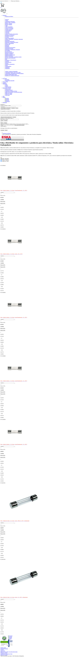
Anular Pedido (3, 126)
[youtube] (10, 636)
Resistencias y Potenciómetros (10, 60)
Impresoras (7, 45)
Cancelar (13, 108)
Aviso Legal (7, 95)
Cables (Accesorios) (8, 26)
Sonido (6, 65)
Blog (4, 96)
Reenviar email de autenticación (6, 117)
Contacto (4, 82)
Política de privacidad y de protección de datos (13, 92)
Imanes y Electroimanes (9, 43)
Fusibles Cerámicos (5, 160)
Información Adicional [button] (7, 87)
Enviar (17, 108)
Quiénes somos (8, 88)
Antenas (6, 20)
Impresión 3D (7, 44)
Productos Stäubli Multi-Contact (11, 74)
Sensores (6, 63)
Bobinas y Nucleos (8, 23)
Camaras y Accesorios (9, 28)
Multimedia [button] (5, 83)
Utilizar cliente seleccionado (8, 125)
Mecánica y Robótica (9, 53)
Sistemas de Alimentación (9, 64)
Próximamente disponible (9, 80)
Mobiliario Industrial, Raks (10, 54)
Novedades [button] (5, 78)
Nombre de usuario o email (5, 105)
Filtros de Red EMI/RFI (9, 38)
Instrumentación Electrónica (10, 47)
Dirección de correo (4, 119)
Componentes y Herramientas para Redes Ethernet (14, 73)
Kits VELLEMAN (8, 51)
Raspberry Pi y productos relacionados (12, 75)
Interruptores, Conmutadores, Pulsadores (12, 49)
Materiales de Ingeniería (9, 52)
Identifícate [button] (5, 102)
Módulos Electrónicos (9, 55)
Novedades (7, 79)
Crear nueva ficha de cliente (19, 125)
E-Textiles (7, 37)
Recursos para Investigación (10, 57)
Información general (8, 90)
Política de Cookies (8, 93)
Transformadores (8, 66)
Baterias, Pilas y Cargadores (10, 22)
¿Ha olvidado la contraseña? (5, 108)
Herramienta (7, 40)
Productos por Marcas (9, 16)
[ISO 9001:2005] (10, 646)
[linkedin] (10, 637)
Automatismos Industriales (10, 21)
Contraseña (2, 106)
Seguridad (7, 61)
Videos (6, 84)
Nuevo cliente (5, 81)
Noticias (6, 85)
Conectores (7, 31)
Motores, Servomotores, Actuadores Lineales (13, 56)
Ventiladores (7, 67)
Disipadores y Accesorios (9, 35)
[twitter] (9, 638)
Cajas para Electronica (9, 27)
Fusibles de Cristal (5, 161)
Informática (7, 46)
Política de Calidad (8, 94)
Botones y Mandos (8, 24)
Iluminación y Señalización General (11, 42)
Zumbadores (7, 68)
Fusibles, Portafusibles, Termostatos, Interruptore (14, 39)
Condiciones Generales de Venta (11, 91)
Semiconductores (8, 62)
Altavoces (7, 19)
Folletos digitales (8, 86)
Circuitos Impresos (8, 29)
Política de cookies (3, 652)
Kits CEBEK (7, 50)
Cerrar (2, 122)
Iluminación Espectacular (9, 41)
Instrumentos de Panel (9, 48)
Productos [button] (4, 15)
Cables (6, 25)
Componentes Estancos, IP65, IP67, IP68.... (13, 72)
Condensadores (8, 30)
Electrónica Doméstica (9, 36)
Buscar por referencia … (15, 1)
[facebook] (10, 635)
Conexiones (7, 32)
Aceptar (5, 122)
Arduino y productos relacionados (11, 71)
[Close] (10, 109)
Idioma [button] (4, 97)
